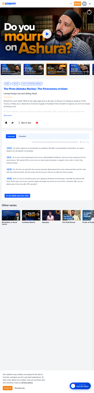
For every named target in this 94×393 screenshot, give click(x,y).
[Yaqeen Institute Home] (9, 3)
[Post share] (12, 122)
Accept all (7, 388)
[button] (47, 33)
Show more (8, 115)
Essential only (20, 388)
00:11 (9, 157)
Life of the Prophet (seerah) (31, 84)
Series (7, 84)
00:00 (9, 148)
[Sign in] (84, 3)
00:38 (9, 178)
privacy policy (27, 382)
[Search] (70, 3)
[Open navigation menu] (90, 3)
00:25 (9, 169)
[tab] (11, 136)
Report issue (85, 142)
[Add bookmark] (6, 122)
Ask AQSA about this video (19, 196)
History (15, 84)
